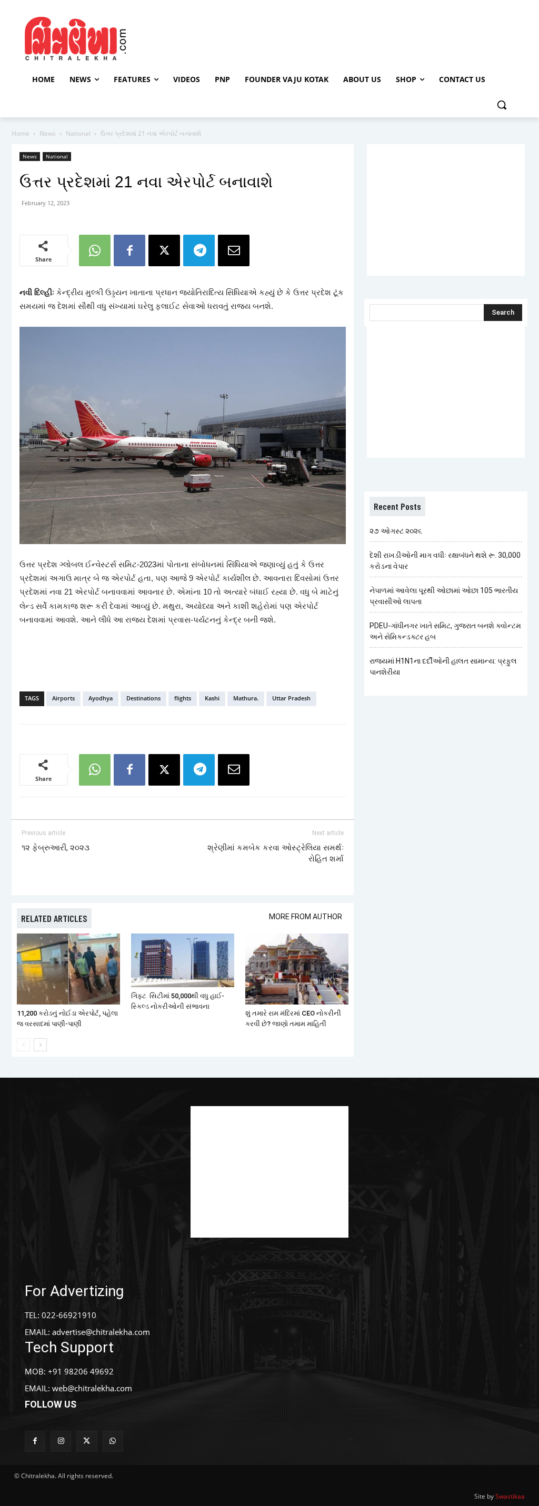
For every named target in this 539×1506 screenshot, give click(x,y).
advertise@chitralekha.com (101, 1332)
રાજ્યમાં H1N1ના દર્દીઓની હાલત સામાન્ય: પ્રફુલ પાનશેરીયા (443, 666)
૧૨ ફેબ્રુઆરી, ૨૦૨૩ (55, 847)
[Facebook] (129, 250)
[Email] (233, 250)
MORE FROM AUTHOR (305, 916)
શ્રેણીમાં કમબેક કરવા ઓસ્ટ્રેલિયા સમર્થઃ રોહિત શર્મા (275, 853)
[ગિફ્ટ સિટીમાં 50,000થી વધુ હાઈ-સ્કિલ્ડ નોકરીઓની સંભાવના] (182, 960)
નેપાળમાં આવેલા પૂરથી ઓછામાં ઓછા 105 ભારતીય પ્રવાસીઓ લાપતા (444, 596)
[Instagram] (61, 1441)
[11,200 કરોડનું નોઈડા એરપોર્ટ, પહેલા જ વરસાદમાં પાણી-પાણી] (68, 969)
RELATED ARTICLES (54, 918)
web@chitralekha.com (92, 1388)
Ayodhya (100, 698)
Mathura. (245, 698)
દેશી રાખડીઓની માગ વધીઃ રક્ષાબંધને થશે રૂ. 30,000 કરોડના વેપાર (445, 560)
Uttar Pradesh (291, 698)
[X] (164, 250)
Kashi (212, 698)
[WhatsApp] (95, 250)
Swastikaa (510, 1496)
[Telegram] (199, 250)
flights (182, 698)
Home (20, 133)
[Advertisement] (268, 37)
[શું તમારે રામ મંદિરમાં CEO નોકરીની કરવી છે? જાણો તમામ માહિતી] (296, 969)
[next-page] (40, 1044)
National (78, 133)
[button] (501, 104)
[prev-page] (23, 1044)
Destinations (143, 698)
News (47, 133)
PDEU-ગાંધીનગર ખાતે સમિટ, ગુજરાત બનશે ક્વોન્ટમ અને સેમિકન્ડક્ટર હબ (445, 631)
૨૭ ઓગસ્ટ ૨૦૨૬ (396, 531)
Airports (63, 698)
